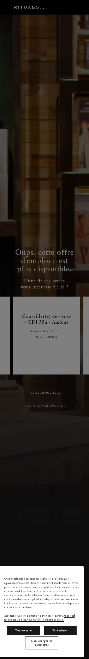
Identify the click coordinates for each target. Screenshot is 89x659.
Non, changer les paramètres (41, 642)
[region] (42, 611)
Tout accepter (23, 630)
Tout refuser (60, 630)
